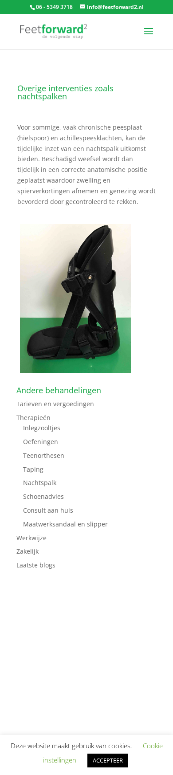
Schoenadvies (43, 496)
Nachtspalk (39, 482)
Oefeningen (40, 441)
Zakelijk (27, 551)
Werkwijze (31, 538)
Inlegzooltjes (41, 428)
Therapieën (33, 417)
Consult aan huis (48, 510)
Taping (33, 469)
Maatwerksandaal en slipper (65, 524)
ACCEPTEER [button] (108, 760)
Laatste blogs (35, 565)
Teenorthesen (43, 455)
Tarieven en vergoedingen (55, 404)
